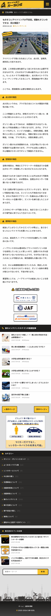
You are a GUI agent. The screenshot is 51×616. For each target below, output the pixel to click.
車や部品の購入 (10, 511)
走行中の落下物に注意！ (20, 395)
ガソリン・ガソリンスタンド (15, 459)
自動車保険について (11, 488)
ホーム (21, 606)
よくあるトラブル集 (11, 465)
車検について (9, 516)
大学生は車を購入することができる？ (25, 371)
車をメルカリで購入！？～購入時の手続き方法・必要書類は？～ (30, 336)
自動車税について (10, 493)
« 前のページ (9, 409)
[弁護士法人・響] (25, 300)
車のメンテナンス (19, 26)
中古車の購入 (9, 476)
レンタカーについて (11, 471)
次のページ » (41, 409)
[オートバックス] (25, 319)
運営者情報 (28, 606)
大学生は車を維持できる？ (21, 359)
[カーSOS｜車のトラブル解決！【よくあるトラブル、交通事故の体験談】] (11, 6)
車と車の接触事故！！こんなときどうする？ (28, 347)
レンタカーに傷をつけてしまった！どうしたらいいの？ (30, 384)
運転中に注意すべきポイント (15, 522)
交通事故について (10, 482)
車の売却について (10, 505)
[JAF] (25, 310)
